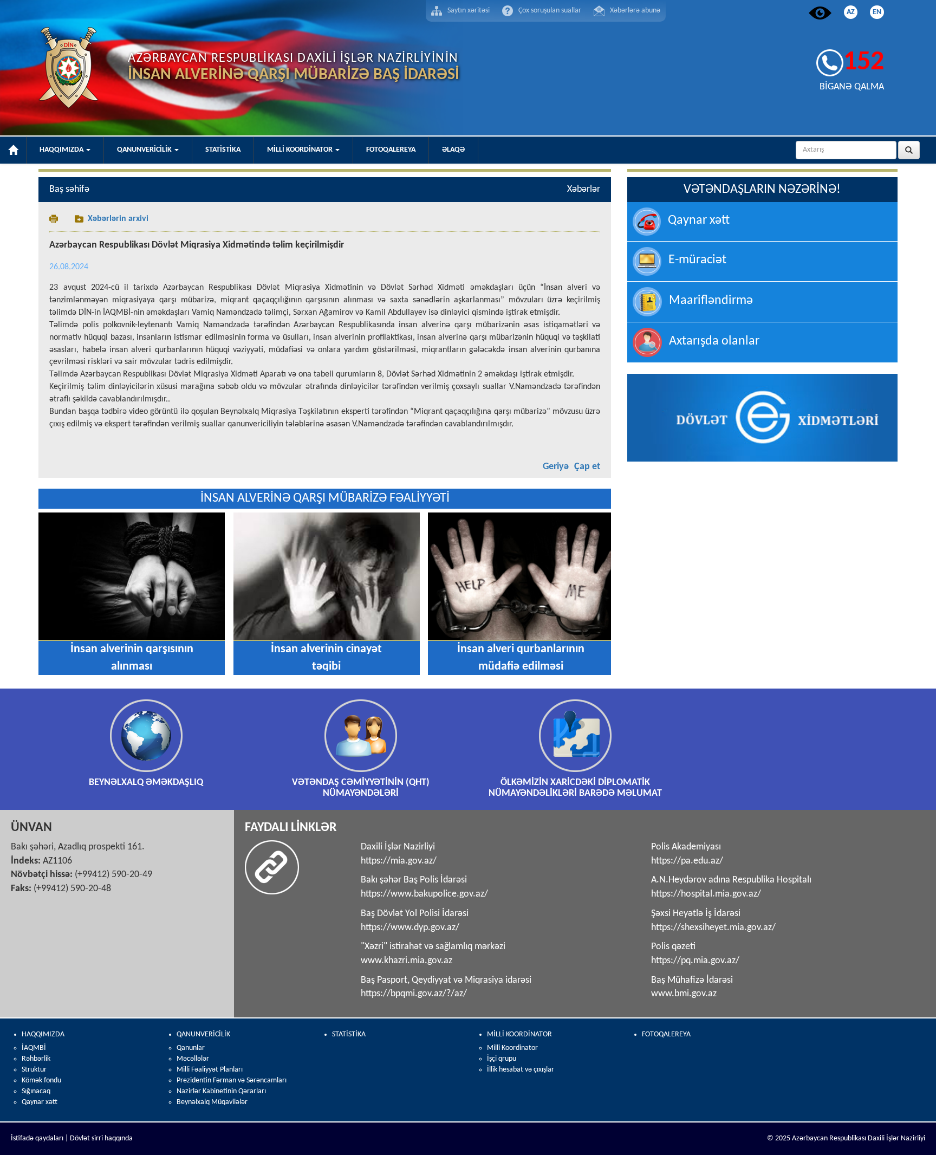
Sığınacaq (36, 1091)
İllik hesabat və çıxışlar (520, 1070)
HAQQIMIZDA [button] (62, 150)
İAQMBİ (34, 1048)
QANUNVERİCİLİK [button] (145, 150)
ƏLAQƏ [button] (453, 150)
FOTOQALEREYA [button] (390, 150)
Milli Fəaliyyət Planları (210, 1070)
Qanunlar (191, 1048)
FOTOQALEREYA (666, 1034)
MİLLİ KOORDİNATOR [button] (300, 150)
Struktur (34, 1070)
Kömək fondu (41, 1080)
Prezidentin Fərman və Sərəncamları (232, 1080)
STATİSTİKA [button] (222, 150)
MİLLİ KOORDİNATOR (519, 1034)
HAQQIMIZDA (43, 1034)
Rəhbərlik (36, 1059)
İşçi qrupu (501, 1059)
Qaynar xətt (39, 1102)
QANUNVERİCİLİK (203, 1034)
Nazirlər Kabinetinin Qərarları (221, 1091)
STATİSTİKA (349, 1034)
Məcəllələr (193, 1059)
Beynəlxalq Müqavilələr (212, 1102)
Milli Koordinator (512, 1048)
